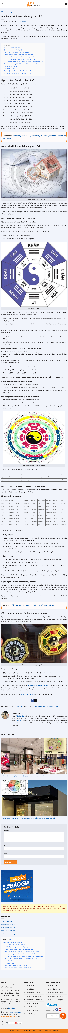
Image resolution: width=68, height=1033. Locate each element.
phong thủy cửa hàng (28, 694)
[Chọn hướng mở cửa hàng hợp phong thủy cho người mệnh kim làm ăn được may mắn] (34, 798)
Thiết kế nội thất (6, 921)
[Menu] (2, 4)
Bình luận (7, 830)
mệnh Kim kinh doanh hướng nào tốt (39, 685)
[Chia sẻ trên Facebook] (32, 700)
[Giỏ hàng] (66, 4)
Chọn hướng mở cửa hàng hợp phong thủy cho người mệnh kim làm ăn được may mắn (28, 818)
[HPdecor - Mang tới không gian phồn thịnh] (34, 4)
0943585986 (12, 1008)
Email (5, 853)
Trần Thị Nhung (23, 21)
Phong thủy (11, 12)
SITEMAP (55, 1030)
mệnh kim (36, 706)
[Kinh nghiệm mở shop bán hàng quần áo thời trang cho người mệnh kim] (34, 756)
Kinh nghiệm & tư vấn (8, 927)
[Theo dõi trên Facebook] (56, 1009)
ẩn (10, 939)
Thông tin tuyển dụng (8, 934)
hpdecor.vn (19, 720)
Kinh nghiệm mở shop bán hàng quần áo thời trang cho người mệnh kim (24, 776)
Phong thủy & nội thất (8, 930)
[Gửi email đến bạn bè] (35, 700)
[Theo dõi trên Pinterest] (60, 1009)
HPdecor (4, 12)
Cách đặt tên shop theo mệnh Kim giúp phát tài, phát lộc (33, 605)
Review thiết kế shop (8, 924)
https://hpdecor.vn (15, 1012)
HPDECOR (27, 1030)
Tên (4, 845)
